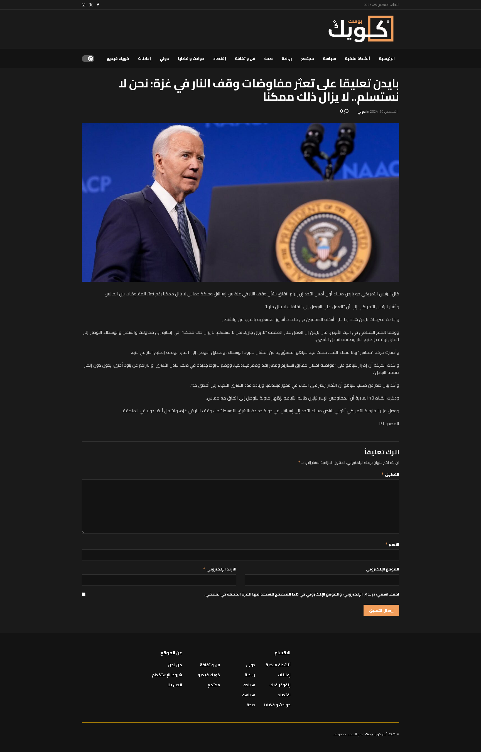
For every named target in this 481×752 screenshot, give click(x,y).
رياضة (287, 58)
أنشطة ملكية (357, 58)
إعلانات (144, 58)
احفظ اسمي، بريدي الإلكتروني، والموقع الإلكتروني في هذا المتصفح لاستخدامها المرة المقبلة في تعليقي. (301, 594)
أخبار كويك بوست (376, 734)
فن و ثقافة (245, 58)
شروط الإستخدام (167, 674)
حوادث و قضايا (191, 58)
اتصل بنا (175, 685)
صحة (268, 58)
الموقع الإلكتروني (382, 569)
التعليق (390, 474)
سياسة (329, 58)
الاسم (392, 544)
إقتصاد (219, 58)
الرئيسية (387, 58)
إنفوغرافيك (280, 685)
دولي (164, 58)
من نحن (175, 664)
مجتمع (307, 58)
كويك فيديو (118, 58)
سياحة (249, 685)
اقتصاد (284, 695)
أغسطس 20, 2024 (383, 111)
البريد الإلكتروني (219, 569)
